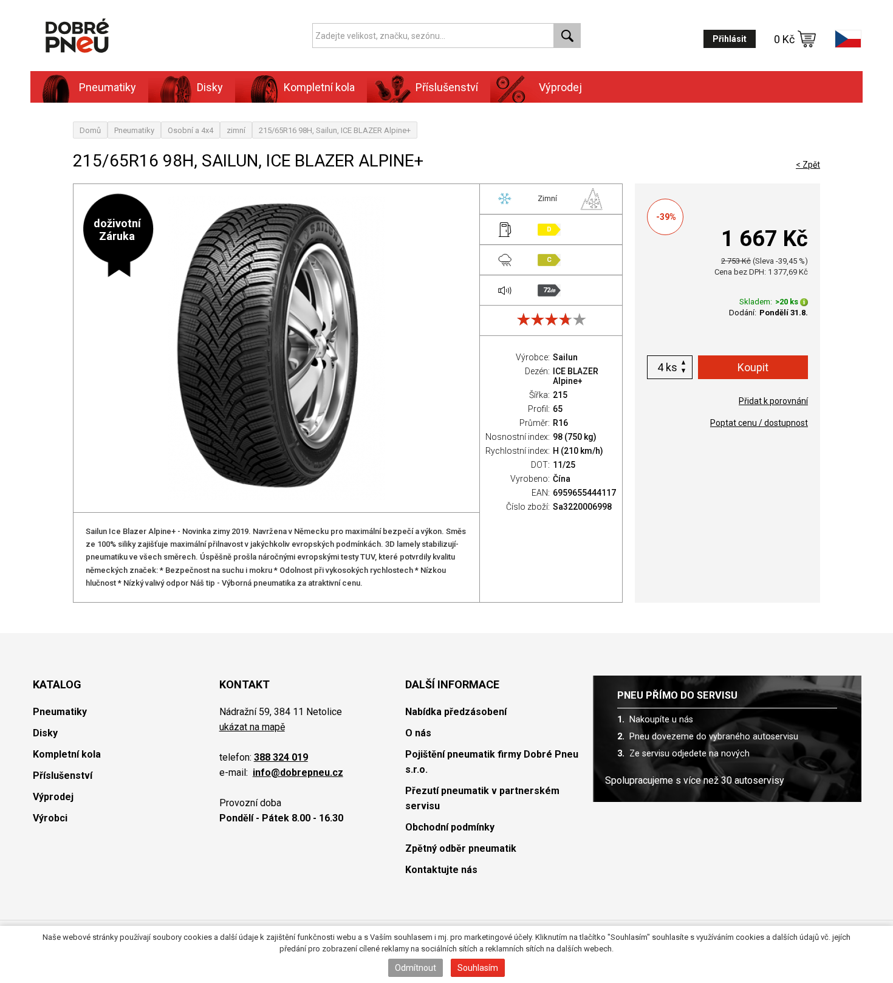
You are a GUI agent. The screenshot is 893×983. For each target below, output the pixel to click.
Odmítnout (415, 968)
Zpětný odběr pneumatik (460, 848)
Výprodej (560, 87)
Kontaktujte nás (441, 869)
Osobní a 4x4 (190, 130)
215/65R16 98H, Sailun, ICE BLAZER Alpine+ (335, 130)
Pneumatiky (134, 130)
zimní (236, 130)
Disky (45, 733)
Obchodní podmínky (449, 827)
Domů (90, 130)
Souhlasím (477, 968)
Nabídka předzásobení (456, 712)
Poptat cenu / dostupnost (759, 423)
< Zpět (808, 165)
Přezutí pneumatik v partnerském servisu (482, 798)
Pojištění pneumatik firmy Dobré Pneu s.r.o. (491, 761)
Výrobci (50, 818)
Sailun (565, 357)
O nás (418, 733)
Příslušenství (447, 87)
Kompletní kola (67, 754)
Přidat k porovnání (773, 401)
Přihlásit (730, 39)
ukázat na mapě (252, 727)
